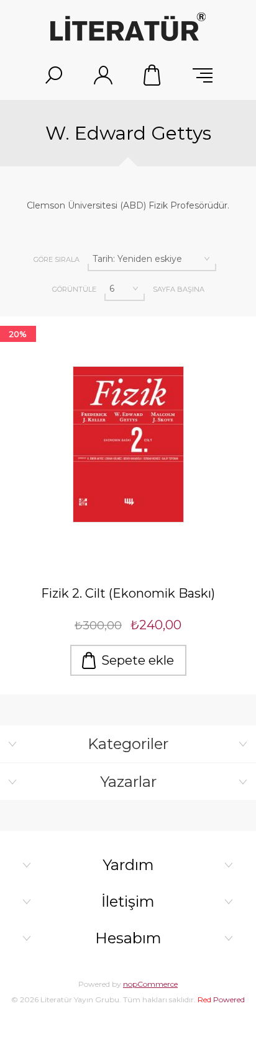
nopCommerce (150, 984)
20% (18, 334)
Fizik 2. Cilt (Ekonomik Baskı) (128, 593)
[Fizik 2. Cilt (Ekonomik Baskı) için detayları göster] (128, 444)
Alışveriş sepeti (152, 75)
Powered (221, 999)
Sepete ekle (137, 660)
